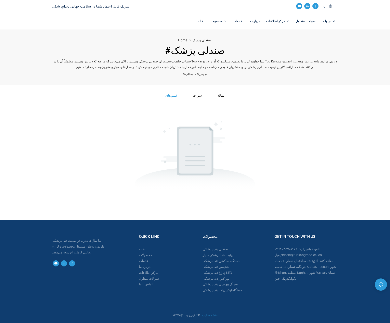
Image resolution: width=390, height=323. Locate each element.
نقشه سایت (210, 315)
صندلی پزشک (202, 40)
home (182, 40)
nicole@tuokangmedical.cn (302, 255)
